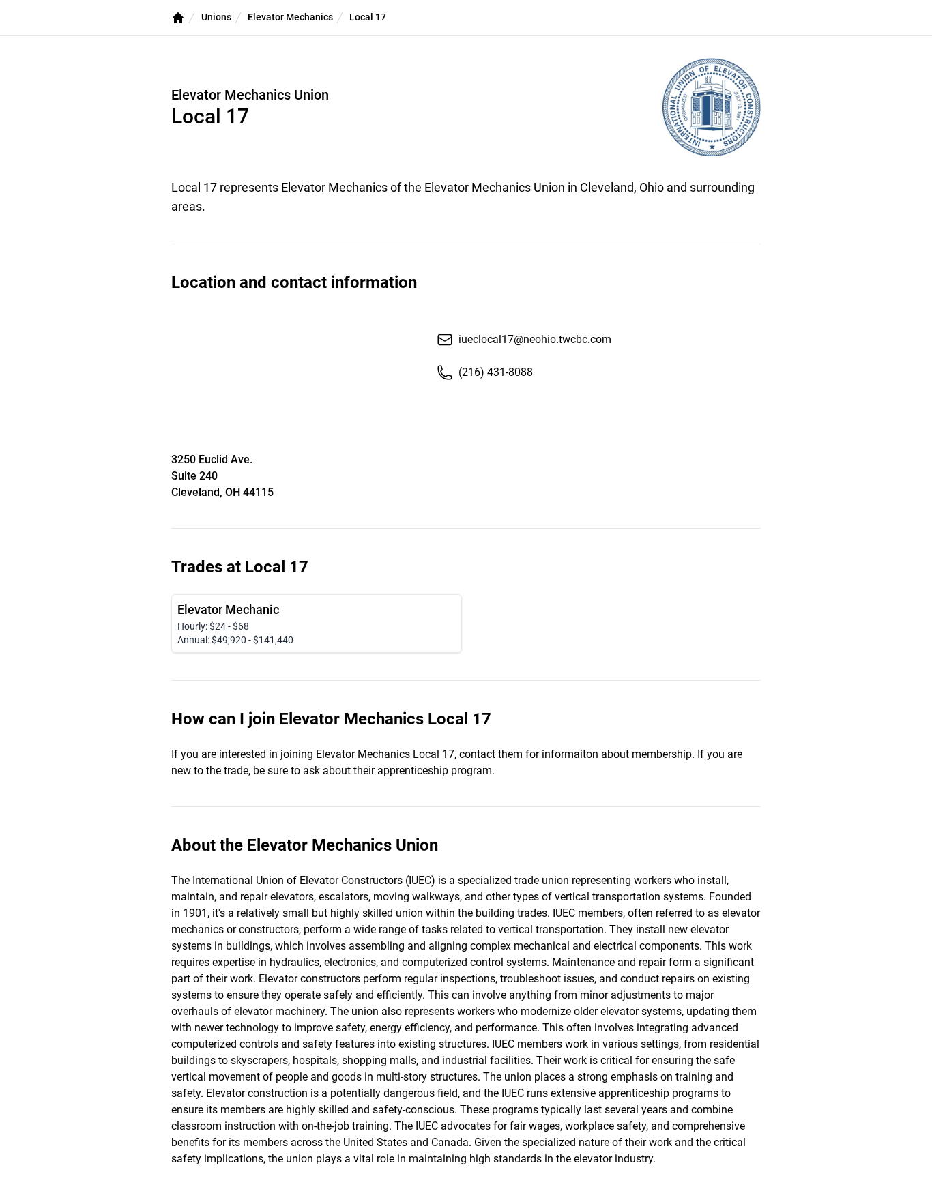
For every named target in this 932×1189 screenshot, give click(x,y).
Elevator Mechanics (290, 17)
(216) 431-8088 (495, 372)
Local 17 (367, 17)
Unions (216, 17)
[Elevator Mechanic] (316, 623)
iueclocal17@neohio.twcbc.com (534, 339)
